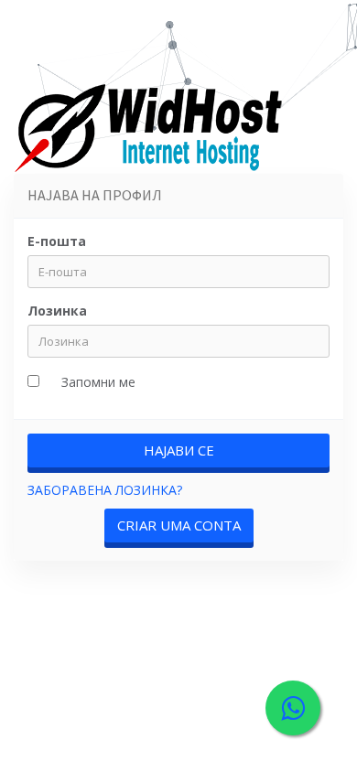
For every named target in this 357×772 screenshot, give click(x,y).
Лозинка (57, 310)
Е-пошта (56, 241)
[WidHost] (151, 131)
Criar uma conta (179, 525)
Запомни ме (98, 382)
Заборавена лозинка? (104, 490)
